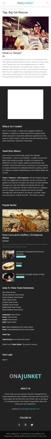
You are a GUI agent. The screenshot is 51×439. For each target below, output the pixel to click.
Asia (3, 292)
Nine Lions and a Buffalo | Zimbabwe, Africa (22, 236)
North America (7, 310)
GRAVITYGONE (31, 436)
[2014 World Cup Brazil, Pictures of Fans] (8, 277)
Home (4, 9)
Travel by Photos (7, 49)
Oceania (5, 305)
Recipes (19, 265)
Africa (4, 300)
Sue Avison (5, 241)
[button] (47, 3)
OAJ (3, 56)
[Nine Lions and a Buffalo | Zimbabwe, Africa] (25, 220)
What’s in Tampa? (12, 52)
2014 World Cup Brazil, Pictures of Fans (30, 274)
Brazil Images (20, 277)
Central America (21, 256)
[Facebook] (19, 425)
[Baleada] (8, 266)
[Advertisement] (25, 104)
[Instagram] (25, 424)
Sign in (4, 360)
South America (7, 297)
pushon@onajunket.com (30, 409)
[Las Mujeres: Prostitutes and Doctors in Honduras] (8, 255)
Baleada (19, 263)
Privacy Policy (42, 436)
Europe (5, 302)
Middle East (6, 307)
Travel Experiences (13, 327)
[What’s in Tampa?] (25, 33)
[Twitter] (32, 425)
